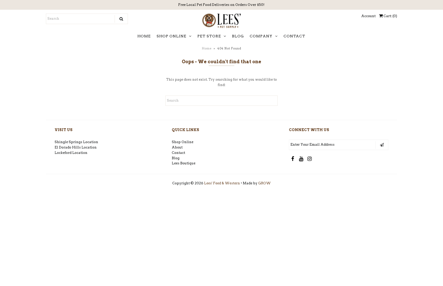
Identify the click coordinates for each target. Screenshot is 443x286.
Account (368, 16)
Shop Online (182, 142)
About (177, 147)
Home (207, 48)
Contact (178, 153)
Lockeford (63, 153)
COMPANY (261, 36)
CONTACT (294, 36)
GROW (264, 183)
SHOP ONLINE (171, 36)
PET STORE (209, 36)
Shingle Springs (68, 142)
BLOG (238, 36)
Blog (175, 158)
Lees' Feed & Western (222, 183)
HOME (144, 36)
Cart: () (390, 16)
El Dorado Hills (68, 147)
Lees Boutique (183, 163)
